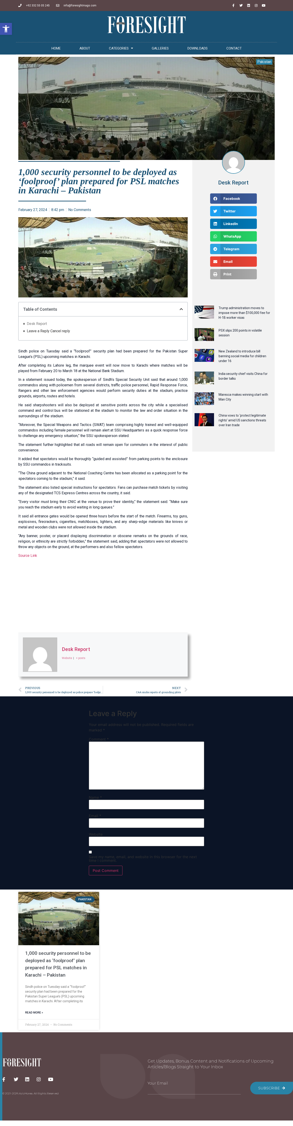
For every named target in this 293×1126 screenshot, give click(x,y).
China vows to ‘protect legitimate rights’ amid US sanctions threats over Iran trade (242, 420)
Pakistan (264, 62)
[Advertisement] (103, 596)
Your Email (158, 1083)
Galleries (160, 48)
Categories (119, 48)
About (84, 48)
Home (56, 48)
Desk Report (37, 323)
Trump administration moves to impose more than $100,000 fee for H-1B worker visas (244, 312)
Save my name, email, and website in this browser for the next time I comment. (143, 858)
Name (95, 797)
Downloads (197, 48)
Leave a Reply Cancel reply (48, 331)
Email (95, 816)
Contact (234, 48)
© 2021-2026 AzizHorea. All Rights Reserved (30, 1093)
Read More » (34, 1012)
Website (96, 834)
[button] (6, 29)
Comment (99, 739)
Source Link (27, 555)
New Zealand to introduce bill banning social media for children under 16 (242, 356)
